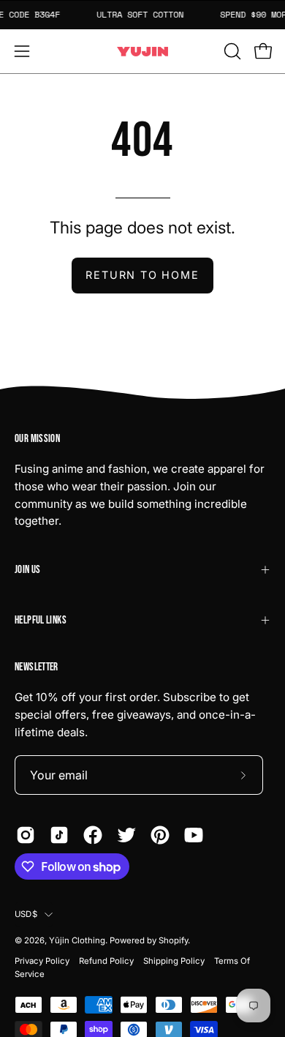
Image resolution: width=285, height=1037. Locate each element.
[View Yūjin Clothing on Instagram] (26, 835)
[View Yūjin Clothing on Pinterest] (160, 835)
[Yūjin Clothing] (142, 51)
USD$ (26, 914)
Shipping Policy (174, 961)
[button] (231, 51)
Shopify (173, 940)
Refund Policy (106, 961)
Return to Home (142, 275)
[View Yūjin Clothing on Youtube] (194, 835)
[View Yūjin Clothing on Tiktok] (59, 835)
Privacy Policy (42, 961)
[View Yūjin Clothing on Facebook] (93, 835)
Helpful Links (40, 620)
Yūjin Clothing (77, 940)
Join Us (28, 570)
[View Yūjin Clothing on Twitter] (126, 835)
